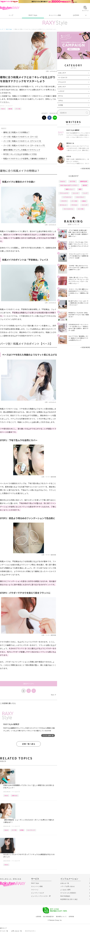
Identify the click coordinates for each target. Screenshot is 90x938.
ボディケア (62, 87)
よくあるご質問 (65, 890)
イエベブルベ (80, 197)
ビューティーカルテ (37, 893)
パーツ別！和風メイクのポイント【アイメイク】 (22, 141)
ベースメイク (9, 106)
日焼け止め (14, 795)
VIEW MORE (85, 168)
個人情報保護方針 (48, 916)
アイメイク (62, 82)
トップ (11, 15)
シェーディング (31, 830)
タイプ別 (14, 830)
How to (3, 109)
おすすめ (72, 181)
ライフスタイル (68, 209)
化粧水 (84, 201)
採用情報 (71, 916)
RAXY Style (33, 15)
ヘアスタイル (67, 197)
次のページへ (28, 683)
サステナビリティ (30, 931)
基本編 (10, 109)
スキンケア (62, 73)
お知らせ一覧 (64, 883)
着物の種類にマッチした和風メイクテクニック (21, 149)
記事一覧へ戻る (28, 744)
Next (53, 695)
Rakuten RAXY (9, 8)
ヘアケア (61, 91)
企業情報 (38, 916)
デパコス (74, 205)
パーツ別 (18, 109)
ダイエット (63, 205)
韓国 (80, 189)
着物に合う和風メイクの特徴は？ (16, 132)
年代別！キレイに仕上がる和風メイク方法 (20, 154)
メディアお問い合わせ (67, 886)
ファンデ (84, 205)
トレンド (75, 193)
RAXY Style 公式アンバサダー (69, 185)
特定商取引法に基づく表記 (68, 899)
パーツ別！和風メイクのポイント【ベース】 (20, 136)
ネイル (60, 96)
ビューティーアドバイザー (39, 896)
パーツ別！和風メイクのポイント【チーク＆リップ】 (24, 145)
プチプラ (64, 201)
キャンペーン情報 (55, 15)
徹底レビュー (70, 189)
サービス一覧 (4, 931)
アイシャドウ (64, 193)
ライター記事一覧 (48, 735)
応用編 (21, 830)
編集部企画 (83, 181)
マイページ (34, 890)
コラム (60, 100)
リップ (85, 193)
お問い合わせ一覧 (16, 931)
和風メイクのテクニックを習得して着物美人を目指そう (25, 158)
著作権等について (61, 916)
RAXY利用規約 (65, 896)
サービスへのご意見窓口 (68, 893)
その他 (60, 105)
